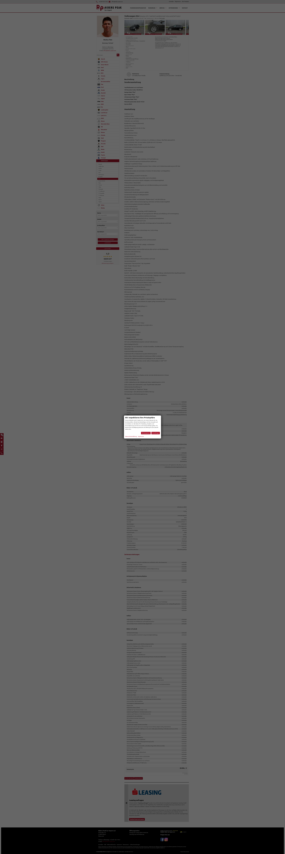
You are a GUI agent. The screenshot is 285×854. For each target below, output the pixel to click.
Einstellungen (155, 433)
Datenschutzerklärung (131, 436)
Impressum (141, 436)
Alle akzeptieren (146, 433)
